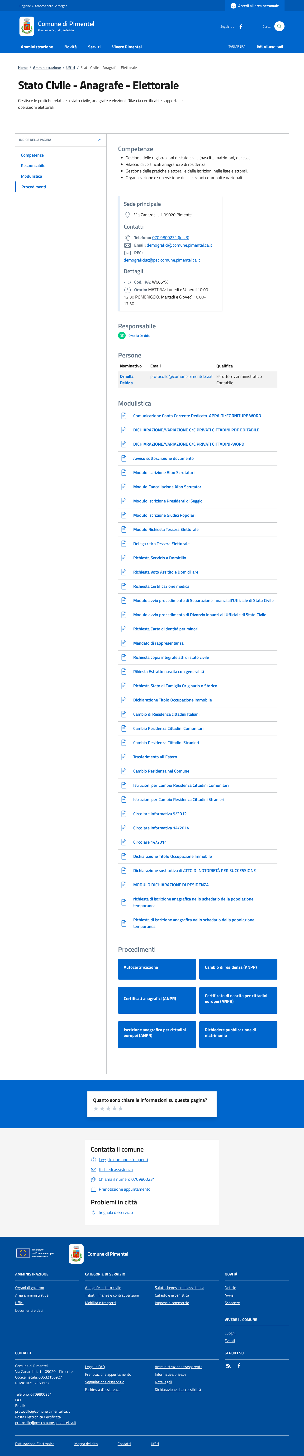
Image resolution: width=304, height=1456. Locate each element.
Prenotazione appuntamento (108, 1374)
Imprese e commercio (172, 1303)
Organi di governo (29, 1287)
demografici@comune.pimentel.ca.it (179, 245)
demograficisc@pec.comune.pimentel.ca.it (162, 260)
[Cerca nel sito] (279, 26)
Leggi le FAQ (95, 1367)
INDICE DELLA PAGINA (35, 139)
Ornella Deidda (126, 379)
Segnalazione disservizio (104, 1382)
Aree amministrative (31, 1295)
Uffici (70, 67)
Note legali (163, 1382)
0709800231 (41, 1394)
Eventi (230, 1340)
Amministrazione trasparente (178, 1367)
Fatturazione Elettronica (34, 1444)
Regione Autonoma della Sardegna (43, 5)
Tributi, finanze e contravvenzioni (112, 1295)
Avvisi (229, 1295)
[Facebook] (239, 26)
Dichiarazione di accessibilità (178, 1389)
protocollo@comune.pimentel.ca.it (181, 376)
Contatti (124, 1444)
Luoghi (230, 1333)
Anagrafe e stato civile (103, 1287)
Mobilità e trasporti (100, 1303)
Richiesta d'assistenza (102, 1389)
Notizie (230, 1287)
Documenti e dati (29, 1310)
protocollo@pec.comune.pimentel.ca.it (45, 1422)
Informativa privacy (170, 1374)
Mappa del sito (86, 1444)
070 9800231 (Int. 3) (170, 237)
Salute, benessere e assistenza (179, 1287)
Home (23, 67)
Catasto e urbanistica (172, 1295)
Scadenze (232, 1303)
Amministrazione (47, 67)
